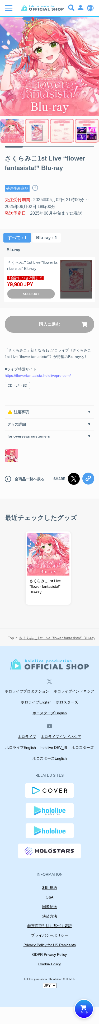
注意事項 (21, 412)
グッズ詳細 (16, 424)
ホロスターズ (67, 702)
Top (11, 638)
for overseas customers (28, 436)
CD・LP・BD (17, 385)
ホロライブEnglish (36, 702)
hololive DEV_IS (53, 747)
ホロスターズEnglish (49, 713)
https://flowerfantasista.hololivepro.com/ (38, 375)
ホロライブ (27, 736)
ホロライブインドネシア (74, 691)
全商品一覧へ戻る (29, 479)
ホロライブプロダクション (27, 691)
